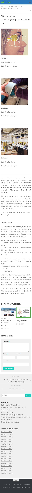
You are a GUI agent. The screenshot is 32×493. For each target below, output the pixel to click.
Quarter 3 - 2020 (6, 463)
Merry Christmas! (21, 321)
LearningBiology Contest (10, 9)
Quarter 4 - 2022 (6, 441)
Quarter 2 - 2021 (6, 456)
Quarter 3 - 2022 (6, 444)
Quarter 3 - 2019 (6, 473)
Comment (6, 341)
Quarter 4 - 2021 (6, 451)
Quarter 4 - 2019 (6, 471)
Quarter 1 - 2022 (6, 449)
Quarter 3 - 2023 (6, 434)
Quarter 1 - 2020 (6, 468)
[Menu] (30, 2)
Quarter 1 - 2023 (6, 439)
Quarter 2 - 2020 (6, 466)
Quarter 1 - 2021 (6, 458)
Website (5, 361)
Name (5, 354)
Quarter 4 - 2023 (6, 432)
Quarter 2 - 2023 (6, 437)
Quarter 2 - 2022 (6, 446)
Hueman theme (26, 487)
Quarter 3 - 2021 (6, 454)
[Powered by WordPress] (9, 487)
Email (19, 354)
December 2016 (16, 6)
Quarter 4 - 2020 (6, 461)
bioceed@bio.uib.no (12, 422)
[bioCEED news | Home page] (7, 2)
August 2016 (5, 6)
